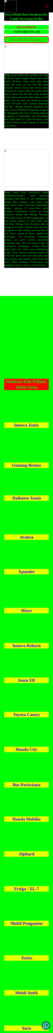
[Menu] (47, 6)
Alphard (26, 853)
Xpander (26, 571)
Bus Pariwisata (26, 784)
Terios (26, 957)
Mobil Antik (26, 992)
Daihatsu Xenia (26, 498)
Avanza (26, 537)
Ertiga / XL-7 (26, 888)
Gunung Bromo (26, 465)
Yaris (26, 1028)
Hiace (26, 610)
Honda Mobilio (26, 819)
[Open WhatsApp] (46, 1025)
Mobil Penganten (27, 923)
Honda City (26, 749)
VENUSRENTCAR (26, 31)
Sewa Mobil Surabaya (26, 39)
